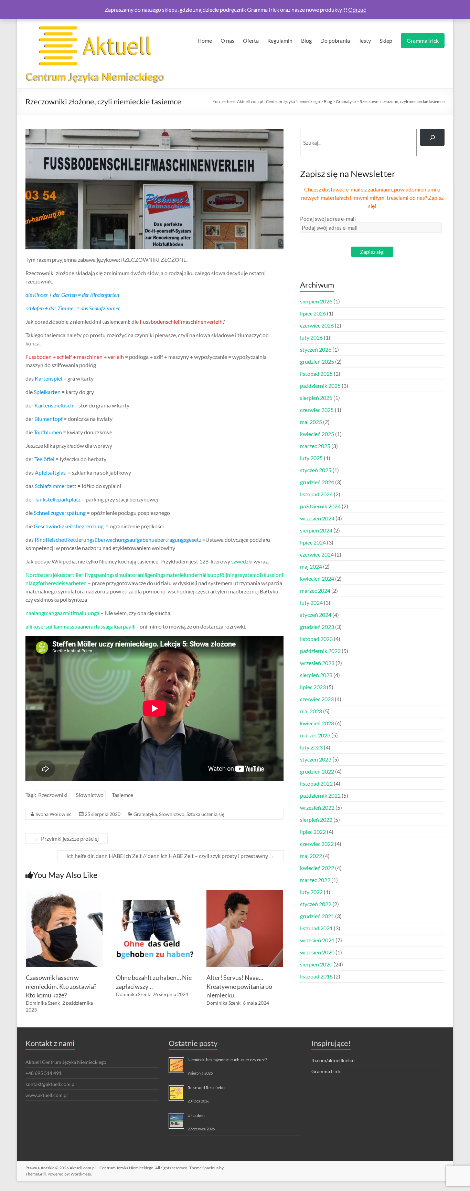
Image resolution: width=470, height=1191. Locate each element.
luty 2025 (311, 458)
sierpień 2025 (316, 397)
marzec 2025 (315, 446)
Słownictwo (90, 794)
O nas (227, 40)
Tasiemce (122, 794)
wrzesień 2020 (317, 952)
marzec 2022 (315, 880)
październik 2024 (320, 506)
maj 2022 (311, 855)
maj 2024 (311, 566)
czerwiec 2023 (317, 699)
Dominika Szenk (43, 1003)
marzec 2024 (315, 590)
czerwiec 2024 (317, 554)
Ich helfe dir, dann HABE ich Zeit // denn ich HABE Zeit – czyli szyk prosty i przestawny (170, 855)
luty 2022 (311, 892)
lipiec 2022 (313, 831)
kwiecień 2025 (317, 434)
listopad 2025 (316, 373)
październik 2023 (320, 651)
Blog (306, 40)
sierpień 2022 (316, 819)
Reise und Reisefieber (207, 1087)
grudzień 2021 (317, 916)
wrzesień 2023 (317, 663)
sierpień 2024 (316, 530)
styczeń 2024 (315, 614)
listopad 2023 (316, 638)
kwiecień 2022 (317, 867)
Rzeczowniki (52, 794)
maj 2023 (311, 711)
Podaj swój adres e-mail (328, 218)
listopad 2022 (316, 783)
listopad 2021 (316, 928)
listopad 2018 (316, 976)
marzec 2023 (315, 735)
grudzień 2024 (317, 482)
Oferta (251, 40)
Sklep (386, 40)
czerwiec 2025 (317, 409)
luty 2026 (311, 337)
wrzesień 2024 (317, 518)
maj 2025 (311, 421)
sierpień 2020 (316, 964)
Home (204, 40)
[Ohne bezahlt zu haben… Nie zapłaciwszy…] (154, 893)
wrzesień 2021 (317, 940)
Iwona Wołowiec (53, 814)
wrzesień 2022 (317, 807)
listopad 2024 (316, 494)
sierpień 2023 (316, 675)
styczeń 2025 (315, 470)
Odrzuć (357, 9)
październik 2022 (320, 795)
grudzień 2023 (317, 626)
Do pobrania (335, 40)
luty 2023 (311, 747)
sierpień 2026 (316, 301)
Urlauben (196, 1115)
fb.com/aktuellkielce (332, 1060)
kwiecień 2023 (317, 723)
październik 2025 (320, 385)
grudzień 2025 (317, 361)
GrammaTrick (423, 40)
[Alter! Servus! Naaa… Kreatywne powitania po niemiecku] (245, 893)
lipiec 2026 (313, 313)
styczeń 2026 (315, 349)
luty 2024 (311, 602)
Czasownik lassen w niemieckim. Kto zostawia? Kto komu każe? (61, 986)
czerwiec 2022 (317, 843)
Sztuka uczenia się (205, 814)
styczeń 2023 (315, 759)
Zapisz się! (372, 251)
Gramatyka (145, 814)
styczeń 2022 (315, 904)
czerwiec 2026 (317, 325)
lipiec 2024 (313, 542)
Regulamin (279, 40)
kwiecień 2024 (317, 578)
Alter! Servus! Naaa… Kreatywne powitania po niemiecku (239, 986)
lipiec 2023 (313, 687)
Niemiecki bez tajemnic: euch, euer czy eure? (227, 1059)
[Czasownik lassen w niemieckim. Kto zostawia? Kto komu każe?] (64, 893)
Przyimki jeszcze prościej (66, 838)
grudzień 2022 (317, 771)
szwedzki (242, 561)
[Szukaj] (432, 137)
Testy (365, 40)
